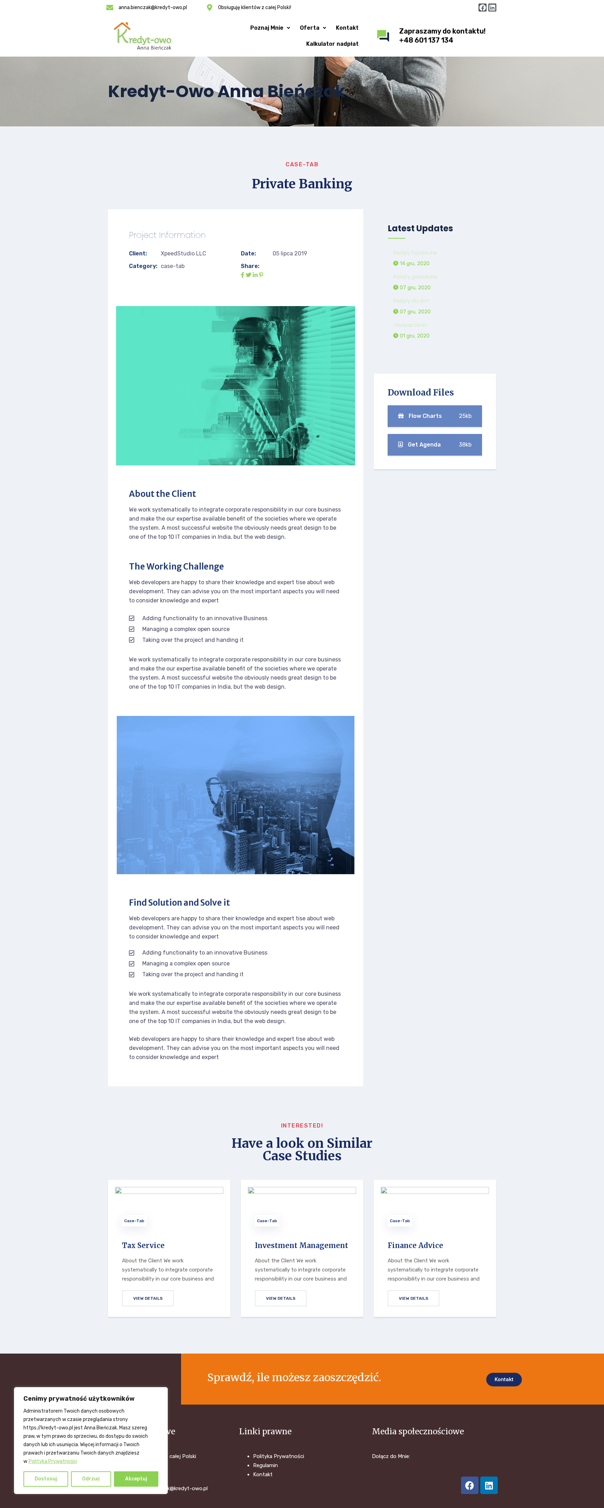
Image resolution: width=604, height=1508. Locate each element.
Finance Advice (415, 1245)
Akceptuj (136, 1479)
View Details (148, 1298)
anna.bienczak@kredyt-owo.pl (152, 7)
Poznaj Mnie (266, 27)
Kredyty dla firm (411, 301)
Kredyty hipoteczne (415, 252)
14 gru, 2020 (414, 264)
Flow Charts (439, 416)
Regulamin (265, 1465)
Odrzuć (91, 1479)
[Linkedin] (492, 7)
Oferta (309, 27)
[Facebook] (483, 7)
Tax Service (143, 1245)
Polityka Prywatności (53, 1461)
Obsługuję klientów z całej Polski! (254, 7)
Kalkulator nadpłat (332, 44)
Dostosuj (46, 1479)
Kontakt (347, 27)
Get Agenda (439, 444)
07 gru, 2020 (414, 288)
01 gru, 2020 (414, 336)
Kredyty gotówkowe (415, 277)
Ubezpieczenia (409, 325)
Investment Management (301, 1245)
